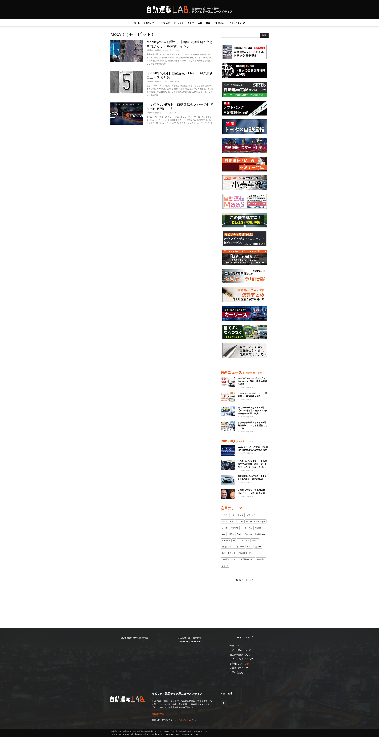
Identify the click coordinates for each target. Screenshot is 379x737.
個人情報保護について (241, 654)
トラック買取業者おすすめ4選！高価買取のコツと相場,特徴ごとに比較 (253, 425)
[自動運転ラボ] (189, 10)
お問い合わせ (236, 672)
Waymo (234, 527)
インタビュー (220, 22)
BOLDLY (239, 521)
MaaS (255, 540)
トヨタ (225, 515)
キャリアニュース (237, 22)
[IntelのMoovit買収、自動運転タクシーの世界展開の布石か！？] (126, 113)
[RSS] (224, 703)
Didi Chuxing (260, 534)
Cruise (258, 527)
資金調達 (261, 559)
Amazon (248, 534)
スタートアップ (228, 553)
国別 (189, 22)
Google (225, 527)
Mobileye (226, 540)
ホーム (137, 22)
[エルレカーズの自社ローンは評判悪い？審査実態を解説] (228, 397)
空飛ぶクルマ (227, 546)
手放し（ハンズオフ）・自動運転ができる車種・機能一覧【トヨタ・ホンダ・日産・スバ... (252, 464)
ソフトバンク (252, 515)
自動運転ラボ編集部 (154, 50)
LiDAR (249, 546)
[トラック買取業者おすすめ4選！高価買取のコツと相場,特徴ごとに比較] (228, 426)
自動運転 (147, 22)
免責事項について (238, 668)
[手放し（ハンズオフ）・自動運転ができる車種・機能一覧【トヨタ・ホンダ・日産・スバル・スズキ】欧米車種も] (228, 465)
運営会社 (234, 646)
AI (234, 540)
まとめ (225, 565)
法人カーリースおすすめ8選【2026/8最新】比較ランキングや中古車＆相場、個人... (252, 410)
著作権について (237, 663)
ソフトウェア (243, 540)
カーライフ (178, 22)
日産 (233, 515)
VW (223, 534)
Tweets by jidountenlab (189, 641)
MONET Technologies (255, 521)
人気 (200, 22)
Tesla (243, 527)
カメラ (258, 546)
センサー (240, 546)
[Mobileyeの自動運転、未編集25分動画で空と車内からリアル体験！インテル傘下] (126, 51)
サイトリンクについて (241, 659)
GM (250, 527)
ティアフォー (227, 521)
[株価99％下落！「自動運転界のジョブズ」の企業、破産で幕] (228, 494)
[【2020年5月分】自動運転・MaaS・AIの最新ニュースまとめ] (126, 82)
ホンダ (240, 515)
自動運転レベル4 (246, 559)
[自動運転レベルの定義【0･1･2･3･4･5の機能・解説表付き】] (228, 480)
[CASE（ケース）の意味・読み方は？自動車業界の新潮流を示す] (228, 450)
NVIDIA (231, 534)
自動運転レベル (245, 553)
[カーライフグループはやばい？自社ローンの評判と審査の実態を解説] (228, 382)
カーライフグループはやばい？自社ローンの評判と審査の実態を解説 (252, 381)
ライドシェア (164, 22)
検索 (208, 22)
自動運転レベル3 (229, 559)
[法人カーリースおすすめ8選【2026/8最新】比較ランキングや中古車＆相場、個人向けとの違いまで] (228, 411)
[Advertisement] (244, 600)
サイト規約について (240, 650)
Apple (239, 534)
